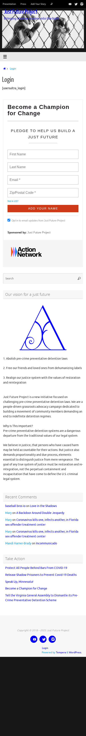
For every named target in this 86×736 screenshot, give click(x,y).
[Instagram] (81, 4)
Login (45, 644)
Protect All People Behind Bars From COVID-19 (36, 564)
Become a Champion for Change (26, 585)
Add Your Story (38, 4)
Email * (14, 177)
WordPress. (75, 649)
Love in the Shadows (43, 502)
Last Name (17, 164)
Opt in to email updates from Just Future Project (38, 218)
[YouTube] (69, 4)
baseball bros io (15, 502)
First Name (17, 152)
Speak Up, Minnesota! (19, 578)
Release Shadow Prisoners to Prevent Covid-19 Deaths (41, 571)
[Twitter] (75, 4)
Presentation (9, 4)
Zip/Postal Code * (22, 190)
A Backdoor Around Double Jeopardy (40, 509)
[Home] (4, 68)
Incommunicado (46, 540)
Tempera (61, 649)
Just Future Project (20, 11)
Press (23, 4)
